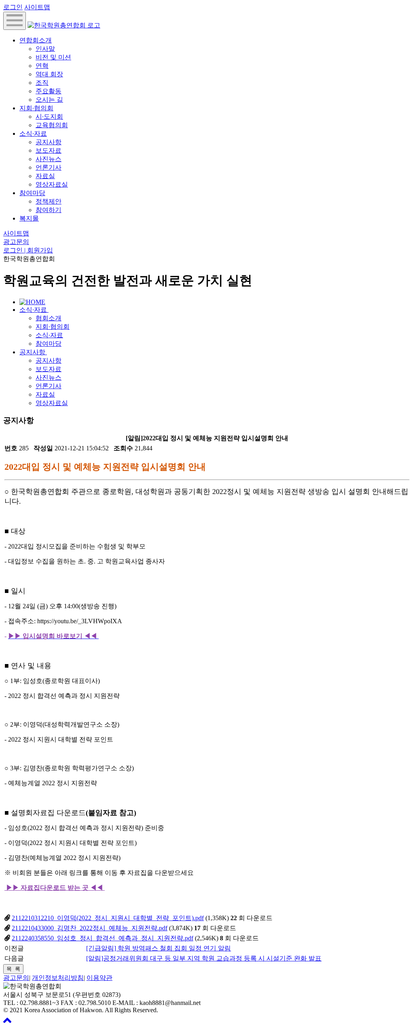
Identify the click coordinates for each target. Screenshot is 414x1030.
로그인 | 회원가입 (28, 250)
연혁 (42, 65)
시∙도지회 (49, 116)
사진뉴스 (48, 159)
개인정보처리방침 (58, 977)
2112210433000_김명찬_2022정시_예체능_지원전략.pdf (89, 928)
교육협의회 (52, 125)
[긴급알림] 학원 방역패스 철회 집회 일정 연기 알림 (158, 948)
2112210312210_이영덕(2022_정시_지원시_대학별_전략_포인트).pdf (108, 917)
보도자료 (48, 150)
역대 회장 (49, 74)
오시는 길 (49, 99)
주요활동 (48, 91)
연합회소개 (35, 40)
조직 (42, 82)
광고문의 (16, 241)
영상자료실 (52, 184)
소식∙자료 (33, 133)
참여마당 (32, 192)
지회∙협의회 (36, 108)
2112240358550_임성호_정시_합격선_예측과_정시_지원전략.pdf (102, 938)
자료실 (45, 175)
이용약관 (99, 977)
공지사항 (48, 142)
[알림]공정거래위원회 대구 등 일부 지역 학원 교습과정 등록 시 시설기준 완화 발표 (203, 958)
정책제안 (48, 201)
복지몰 (29, 218)
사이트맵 (37, 7)
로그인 (13, 7)
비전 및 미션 (53, 57)
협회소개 (48, 318)
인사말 (45, 48)
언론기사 (48, 167)
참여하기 (48, 209)
